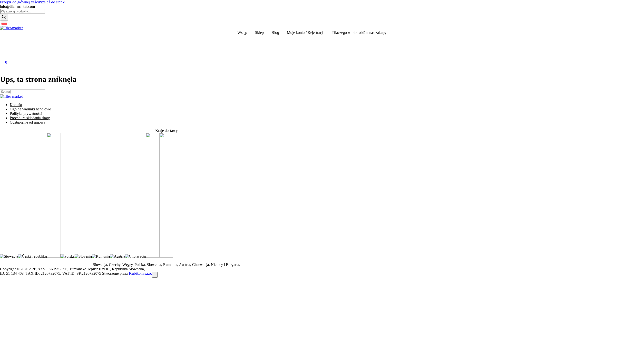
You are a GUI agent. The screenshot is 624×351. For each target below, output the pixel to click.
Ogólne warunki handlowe (30, 109)
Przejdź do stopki (52, 2)
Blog (275, 32)
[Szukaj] (4, 17)
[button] (5, 40)
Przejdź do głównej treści (19, 2)
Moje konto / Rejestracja (305, 32)
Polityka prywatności (26, 113)
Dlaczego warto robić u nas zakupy (359, 32)
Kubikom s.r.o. (140, 273)
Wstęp (242, 32)
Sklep (259, 32)
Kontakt (16, 105)
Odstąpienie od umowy (28, 122)
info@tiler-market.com (17, 6)
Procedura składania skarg (30, 118)
